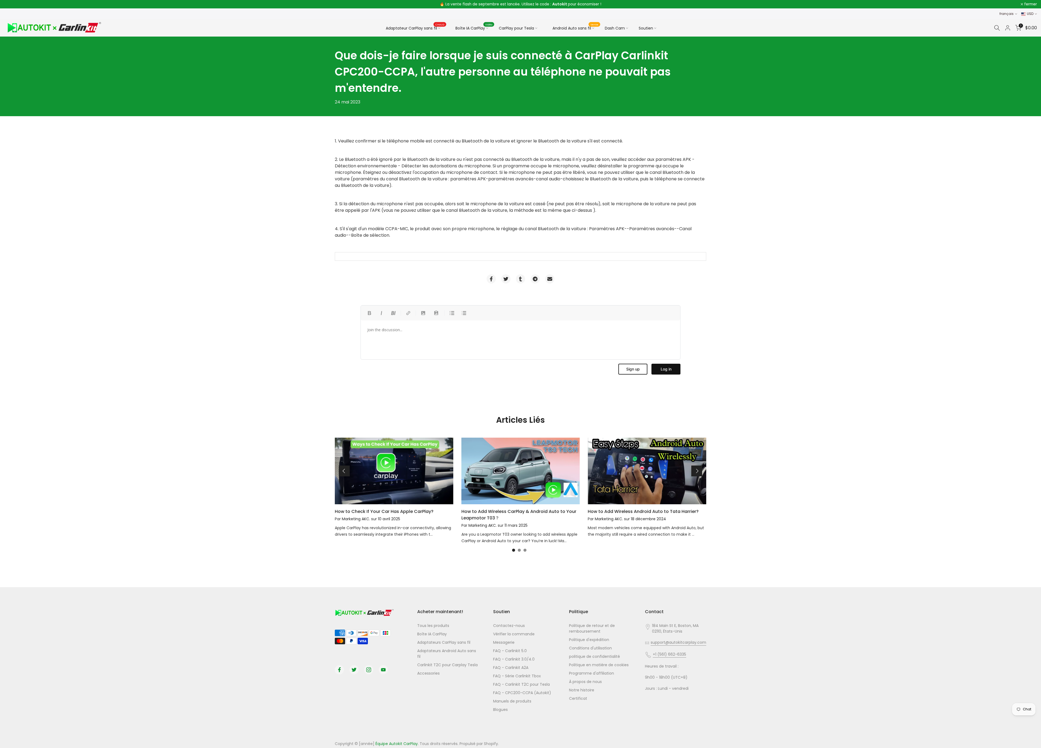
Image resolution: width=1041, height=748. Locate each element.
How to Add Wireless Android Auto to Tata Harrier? (643, 511)
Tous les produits (433, 625)
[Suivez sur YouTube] (383, 669)
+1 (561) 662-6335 (669, 654)
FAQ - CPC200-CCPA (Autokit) (522, 692)
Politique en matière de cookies (599, 665)
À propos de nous (585, 681)
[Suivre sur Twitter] (354, 669)
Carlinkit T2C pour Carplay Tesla (447, 665)
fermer (13, 4)
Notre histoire (581, 690)
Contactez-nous (509, 625)
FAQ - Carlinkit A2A (510, 667)
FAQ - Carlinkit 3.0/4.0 (514, 659)
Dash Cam (615, 28)
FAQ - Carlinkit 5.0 (510, 650)
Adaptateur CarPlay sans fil (415, 28)
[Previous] (344, 471)
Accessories (428, 673)
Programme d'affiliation (591, 673)
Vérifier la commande (514, 634)
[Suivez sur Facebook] (339, 669)
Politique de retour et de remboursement (592, 628)
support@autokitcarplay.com (678, 642)
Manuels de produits (512, 701)
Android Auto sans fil (575, 27)
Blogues (500, 709)
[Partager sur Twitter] (505, 279)
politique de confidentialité (594, 656)
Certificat (578, 698)
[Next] (696, 471)
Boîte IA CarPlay (474, 27)
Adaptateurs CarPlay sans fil (443, 642)
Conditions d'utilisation (590, 648)
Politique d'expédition (589, 639)
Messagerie (504, 642)
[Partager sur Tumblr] (520, 279)
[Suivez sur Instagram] (368, 669)
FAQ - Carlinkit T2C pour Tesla (521, 684)
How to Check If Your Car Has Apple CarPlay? (384, 511)
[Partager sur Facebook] (491, 279)
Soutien (646, 28)
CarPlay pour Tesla (516, 28)
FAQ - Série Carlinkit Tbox (517, 676)
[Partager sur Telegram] (535, 279)
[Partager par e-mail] (549, 279)
